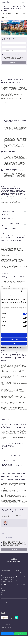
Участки (3, 576)
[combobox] (4, 51)
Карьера (3, 590)
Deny (14, 343)
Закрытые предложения (6, 581)
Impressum (3, 630)
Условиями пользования (18, 543)
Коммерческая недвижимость (8, 577)
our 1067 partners (9, 297)
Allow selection (14, 339)
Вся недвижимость (5, 570)
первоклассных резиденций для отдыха (11, 477)
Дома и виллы (4, 574)
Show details (21, 331)
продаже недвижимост (5, 501)
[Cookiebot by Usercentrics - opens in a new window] (21, 291)
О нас (2, 587)
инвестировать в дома (15, 347)
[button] (17, 2)
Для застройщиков (20, 572)
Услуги (17, 570)
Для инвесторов (20, 574)
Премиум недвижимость (6, 579)
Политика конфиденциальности (8, 624)
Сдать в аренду (19, 580)
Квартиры (3, 572)
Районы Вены (19, 587)
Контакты (3, 592)
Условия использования (6, 627)
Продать (18, 579)
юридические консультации (10, 494)
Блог (2, 594)
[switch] (25, 318)
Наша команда (4, 588)
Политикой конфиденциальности (10, 55)
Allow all (14, 335)
